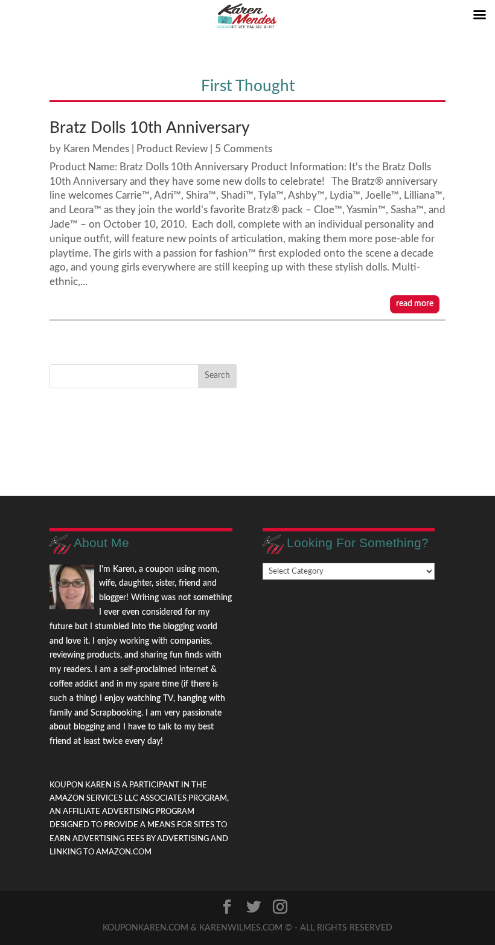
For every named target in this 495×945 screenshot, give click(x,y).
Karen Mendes (96, 149)
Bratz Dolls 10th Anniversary (149, 128)
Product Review (172, 149)
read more (414, 304)
